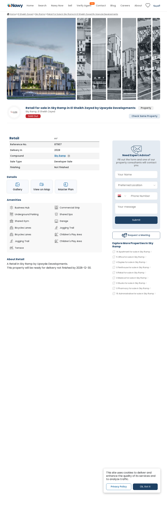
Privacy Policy (119, 486)
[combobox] (133, 185)
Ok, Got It (145, 486)
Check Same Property (144, 116)
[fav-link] (148, 5)
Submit (136, 220)
